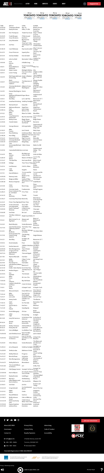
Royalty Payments (29, 433)
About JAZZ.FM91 (9, 425)
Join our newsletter (90, 421)
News (35, 4)
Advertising (47, 425)
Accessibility (48, 433)
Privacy (2, 465)
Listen (27, 4)
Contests (45, 4)
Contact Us (7, 433)
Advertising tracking (9, 465)
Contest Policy (28, 429)
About (63, 4)
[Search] (84, 3)
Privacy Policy (28, 425)
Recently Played (91, 469)
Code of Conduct (49, 429)
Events (55, 4)
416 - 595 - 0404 (11, 442)
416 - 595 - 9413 (11, 446)
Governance (7, 429)
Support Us (94, 4)
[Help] (101, 470)
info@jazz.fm (10, 439)
